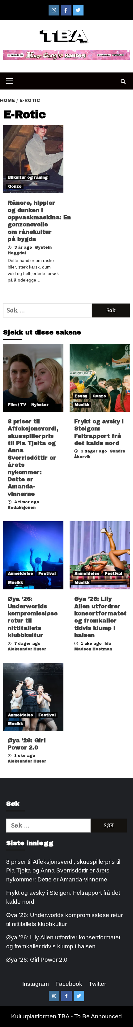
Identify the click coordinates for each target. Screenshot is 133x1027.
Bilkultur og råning (28, 177)
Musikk (82, 405)
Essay (81, 396)
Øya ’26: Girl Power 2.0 (36, 959)
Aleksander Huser (27, 649)
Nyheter (40, 405)
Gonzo (15, 186)
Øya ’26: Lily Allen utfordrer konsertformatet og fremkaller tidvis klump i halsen (63, 942)
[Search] (123, 82)
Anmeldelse (20, 573)
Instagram (35, 984)
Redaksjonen (22, 507)
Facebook (68, 984)
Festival (47, 573)
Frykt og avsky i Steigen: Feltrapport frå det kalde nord (63, 897)
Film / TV (17, 405)
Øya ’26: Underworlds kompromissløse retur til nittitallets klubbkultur (64, 919)
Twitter (97, 984)
